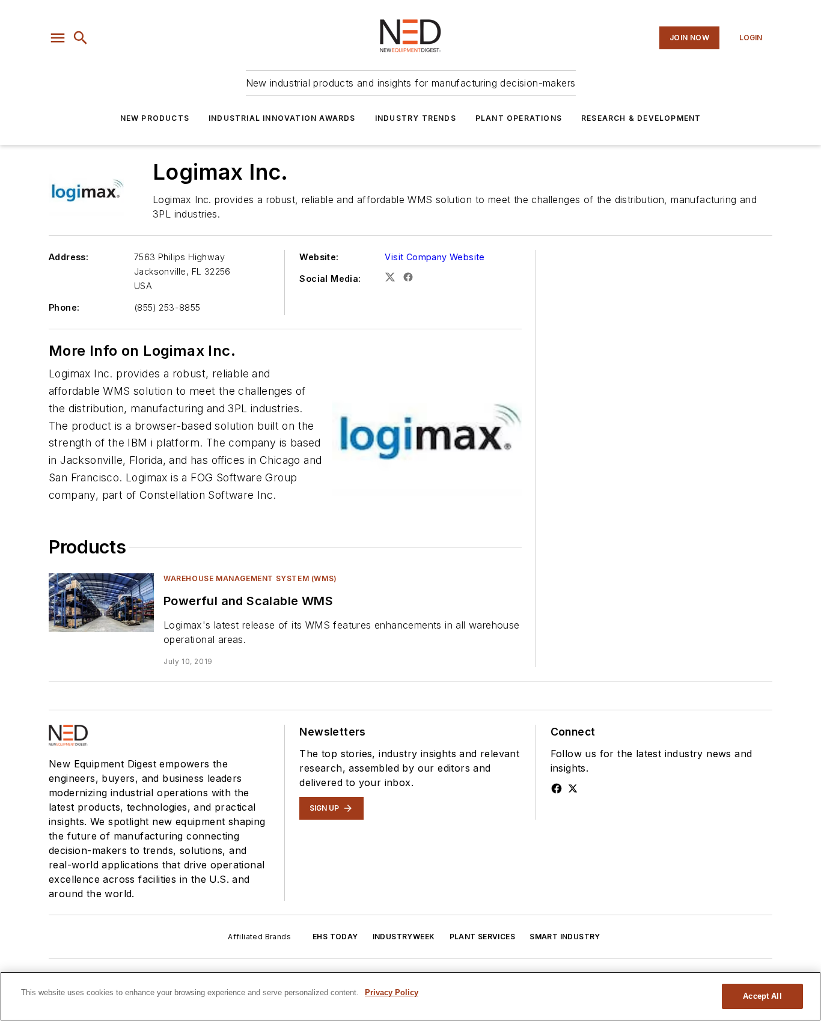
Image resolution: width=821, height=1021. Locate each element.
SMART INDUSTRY (565, 936)
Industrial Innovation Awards (282, 118)
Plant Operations (518, 118)
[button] (58, 38)
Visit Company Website (434, 257)
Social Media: (330, 278)
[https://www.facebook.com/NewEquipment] (557, 788)
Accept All (762, 996)
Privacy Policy (391, 992)
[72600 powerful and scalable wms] (101, 602)
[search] (81, 38)
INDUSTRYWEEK (404, 936)
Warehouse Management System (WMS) (250, 578)
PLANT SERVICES (483, 936)
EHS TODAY (335, 936)
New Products (154, 118)
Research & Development (641, 118)
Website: (318, 257)
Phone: (64, 307)
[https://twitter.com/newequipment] (573, 788)
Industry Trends (415, 118)
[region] (410, 996)
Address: (68, 257)
